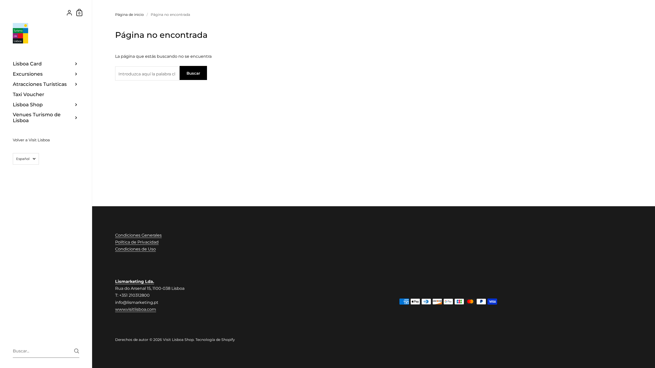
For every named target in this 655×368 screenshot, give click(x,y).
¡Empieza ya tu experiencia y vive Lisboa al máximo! (324, 244)
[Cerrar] (399, 138)
